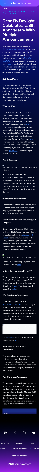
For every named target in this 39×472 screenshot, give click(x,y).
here (31, 139)
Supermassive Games (12, 304)
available (10, 337)
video (8, 64)
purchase (13, 150)
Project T (16, 286)
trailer (28, 124)
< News (4, 8)
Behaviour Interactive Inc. (13, 49)
